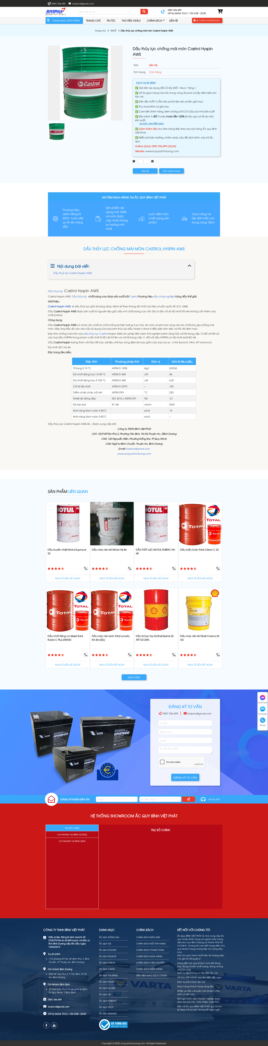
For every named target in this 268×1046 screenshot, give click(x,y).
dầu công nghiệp (163, 296)
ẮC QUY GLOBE (107, 987)
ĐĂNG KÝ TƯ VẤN (185, 777)
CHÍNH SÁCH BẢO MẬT (148, 937)
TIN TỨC (111, 20)
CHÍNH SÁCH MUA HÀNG (149, 956)
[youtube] (54, 1025)
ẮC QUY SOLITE (107, 981)
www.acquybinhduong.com (162, 151)
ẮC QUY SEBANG (108, 1013)
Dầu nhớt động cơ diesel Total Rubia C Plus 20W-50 (65, 637)
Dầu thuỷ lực (55, 291)
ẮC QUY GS (105, 943)
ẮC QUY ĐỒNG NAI (109, 937)
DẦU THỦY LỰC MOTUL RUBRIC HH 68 (155, 551)
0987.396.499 (58, 3)
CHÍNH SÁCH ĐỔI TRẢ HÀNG (151, 943)
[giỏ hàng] (220, 11)
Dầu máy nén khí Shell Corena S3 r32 (199, 637)
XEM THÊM (134, 677)
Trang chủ (93, 20)
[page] (46, 1025)
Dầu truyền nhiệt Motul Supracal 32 (67, 551)
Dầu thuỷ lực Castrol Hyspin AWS (72, 273)
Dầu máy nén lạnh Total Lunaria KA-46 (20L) (111, 637)
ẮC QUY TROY (106, 1007)
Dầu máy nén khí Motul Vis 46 (109, 549)
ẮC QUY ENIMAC (108, 1000)
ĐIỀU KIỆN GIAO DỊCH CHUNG (151, 975)
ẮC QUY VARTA (107, 968)
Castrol (133, 296)
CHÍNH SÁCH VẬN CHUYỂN (150, 962)
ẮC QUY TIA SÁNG (108, 975)
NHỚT (113, 30)
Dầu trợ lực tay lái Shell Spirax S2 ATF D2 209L (155, 637)
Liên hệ (173, 20)
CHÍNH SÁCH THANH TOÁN (150, 949)
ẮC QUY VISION (107, 962)
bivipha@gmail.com (83, 3)
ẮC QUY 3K (105, 994)
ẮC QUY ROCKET (107, 949)
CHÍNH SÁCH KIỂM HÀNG (149, 968)
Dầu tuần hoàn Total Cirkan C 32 (199, 549)
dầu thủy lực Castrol (96, 333)
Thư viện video (131, 20)
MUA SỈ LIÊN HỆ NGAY (67, 578)
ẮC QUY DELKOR (107, 956)
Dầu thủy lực (80, 296)
